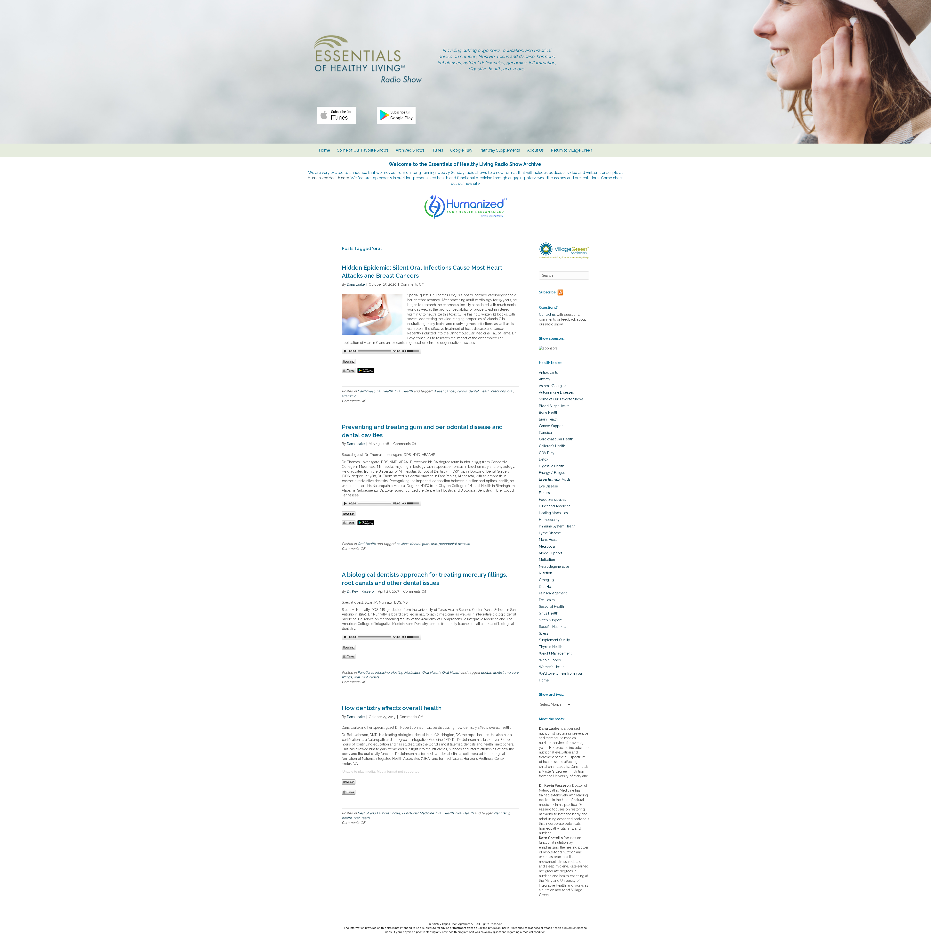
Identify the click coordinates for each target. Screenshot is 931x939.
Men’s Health (549, 540)
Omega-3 (546, 580)
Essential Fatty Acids (554, 479)
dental (473, 391)
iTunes (437, 150)
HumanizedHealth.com (328, 178)
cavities (402, 544)
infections (498, 391)
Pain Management (553, 593)
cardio (462, 391)
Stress (543, 633)
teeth (365, 818)
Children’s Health (552, 446)
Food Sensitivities (552, 500)
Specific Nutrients (552, 627)
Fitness (544, 493)
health (347, 818)
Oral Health (403, 391)
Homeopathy (549, 520)
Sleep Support (550, 620)
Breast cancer (444, 391)
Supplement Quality (554, 640)
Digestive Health (551, 466)
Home (324, 150)
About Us (535, 150)
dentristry (501, 813)
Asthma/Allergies (552, 386)
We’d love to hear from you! (561, 673)
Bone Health (548, 412)
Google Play (461, 150)
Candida (545, 433)
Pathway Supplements (499, 150)
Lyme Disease (550, 533)
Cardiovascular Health (375, 391)
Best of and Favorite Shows (379, 813)
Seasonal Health (551, 606)
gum (425, 544)
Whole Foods (550, 660)
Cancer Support (551, 426)
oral (510, 391)
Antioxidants (548, 372)
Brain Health (548, 419)
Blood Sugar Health (554, 406)
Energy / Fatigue (552, 473)
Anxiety (544, 379)
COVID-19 (546, 453)
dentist (498, 672)
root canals (370, 677)
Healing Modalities (405, 672)
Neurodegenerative (554, 566)
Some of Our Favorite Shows (363, 150)
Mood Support (550, 553)
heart (484, 391)
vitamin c (349, 396)
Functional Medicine (373, 672)
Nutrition (545, 573)
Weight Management (555, 653)
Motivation (547, 560)
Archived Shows (410, 150)
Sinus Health (548, 613)
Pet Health (547, 600)
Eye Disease (548, 486)
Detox (543, 459)
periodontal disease (454, 544)
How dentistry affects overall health (391, 708)
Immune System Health (557, 526)
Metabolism (548, 546)
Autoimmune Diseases (556, 392)
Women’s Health (551, 667)
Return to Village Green (571, 150)
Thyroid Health (550, 647)
